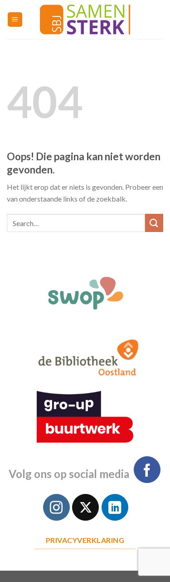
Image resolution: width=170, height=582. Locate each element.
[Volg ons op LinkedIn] (115, 507)
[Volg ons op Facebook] (147, 469)
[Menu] (15, 19)
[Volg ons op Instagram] (56, 507)
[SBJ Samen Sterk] (85, 19)
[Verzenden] (154, 223)
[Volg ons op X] (85, 507)
